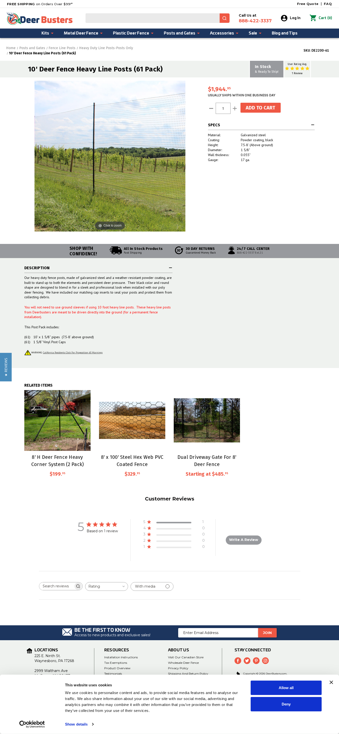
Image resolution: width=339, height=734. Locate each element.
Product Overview (117, 668)
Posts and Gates (179, 33)
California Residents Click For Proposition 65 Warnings (72, 352)
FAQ (328, 4)
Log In (295, 18)
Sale (253, 33)
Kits (45, 33)
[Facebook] (238, 660)
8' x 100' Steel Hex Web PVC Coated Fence (132, 460)
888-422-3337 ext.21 (250, 252)
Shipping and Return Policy (188, 673)
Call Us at (255, 18)
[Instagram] (265, 660)
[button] (6, 367)
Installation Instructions (121, 657)
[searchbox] (56, 586)
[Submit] (225, 18)
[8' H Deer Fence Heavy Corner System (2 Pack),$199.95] (57, 420)
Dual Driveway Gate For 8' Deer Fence (206, 460)
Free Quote (308, 4)
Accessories (222, 33)
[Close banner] (331, 682)
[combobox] (158, 18)
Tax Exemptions (115, 663)
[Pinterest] (256, 660)
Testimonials (113, 673)
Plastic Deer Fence (131, 33)
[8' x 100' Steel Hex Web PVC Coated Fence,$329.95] (132, 420)
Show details (76, 724)
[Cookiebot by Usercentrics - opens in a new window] (32, 724)
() (325, 18)
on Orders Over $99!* (39, 4)
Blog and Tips (285, 33)
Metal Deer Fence (81, 33)
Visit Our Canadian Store (185, 657)
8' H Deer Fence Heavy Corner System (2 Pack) (57, 460)
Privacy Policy (178, 668)
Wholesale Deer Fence (183, 663)
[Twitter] (247, 660)
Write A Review (243, 539)
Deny (286, 704)
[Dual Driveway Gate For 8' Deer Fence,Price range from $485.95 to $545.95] (207, 420)
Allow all (286, 688)
